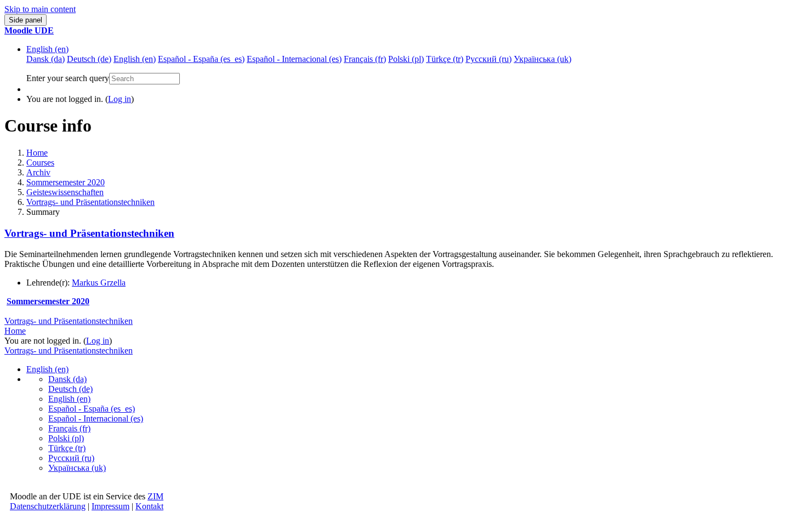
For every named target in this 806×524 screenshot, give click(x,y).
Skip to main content (40, 9)
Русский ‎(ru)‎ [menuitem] (489, 59)
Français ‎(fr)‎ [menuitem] (365, 59)
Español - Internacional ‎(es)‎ (95, 418)
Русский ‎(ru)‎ (71, 458)
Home (37, 152)
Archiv (38, 172)
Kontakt (149, 506)
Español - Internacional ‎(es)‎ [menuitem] (294, 59)
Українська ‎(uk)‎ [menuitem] (542, 59)
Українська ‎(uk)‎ (77, 467)
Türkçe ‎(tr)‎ (67, 448)
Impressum (110, 506)
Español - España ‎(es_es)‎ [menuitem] (201, 59)
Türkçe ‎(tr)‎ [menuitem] (444, 59)
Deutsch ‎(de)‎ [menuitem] (89, 59)
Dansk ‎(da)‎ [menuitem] (45, 59)
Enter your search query (67, 78)
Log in (119, 99)
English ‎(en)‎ (47, 49)
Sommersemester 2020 (65, 182)
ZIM (155, 496)
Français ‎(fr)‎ (69, 428)
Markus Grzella (99, 282)
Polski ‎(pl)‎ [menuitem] (406, 59)
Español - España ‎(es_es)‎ (91, 408)
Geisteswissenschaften (65, 192)
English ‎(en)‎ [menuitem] (134, 59)
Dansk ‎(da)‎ (67, 379)
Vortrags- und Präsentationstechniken (90, 202)
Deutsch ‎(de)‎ (70, 389)
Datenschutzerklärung (48, 506)
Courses (40, 162)
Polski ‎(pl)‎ (66, 438)
